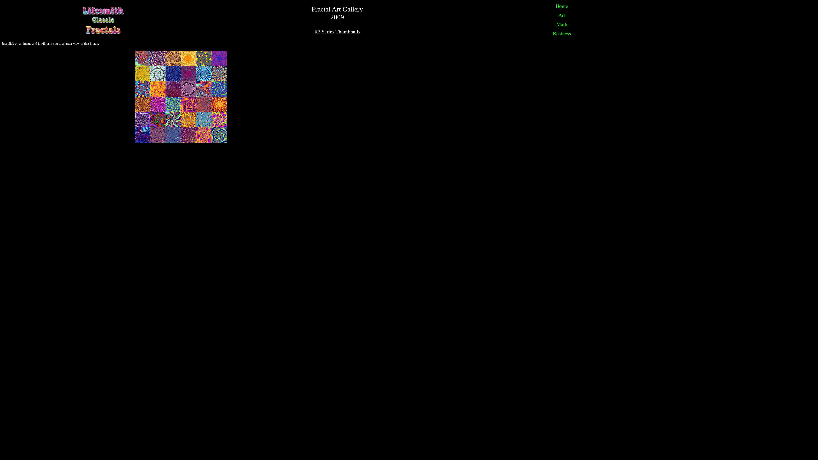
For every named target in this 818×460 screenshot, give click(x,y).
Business (562, 33)
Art (561, 15)
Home (562, 6)
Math (561, 24)
